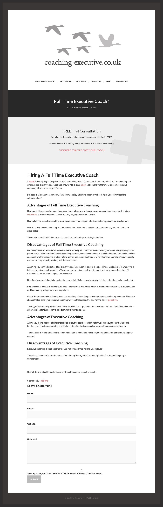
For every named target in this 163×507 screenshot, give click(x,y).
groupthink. (113, 299)
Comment (32, 439)
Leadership (65, 81)
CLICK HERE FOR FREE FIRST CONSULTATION (81, 150)
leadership (32, 214)
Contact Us (122, 81)
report (32, 181)
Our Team (81, 81)
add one (44, 380)
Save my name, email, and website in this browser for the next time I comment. (64, 473)
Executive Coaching (45, 81)
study (83, 184)
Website (31, 423)
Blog (108, 81)
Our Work (96, 81)
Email (30, 408)
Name (30, 393)
